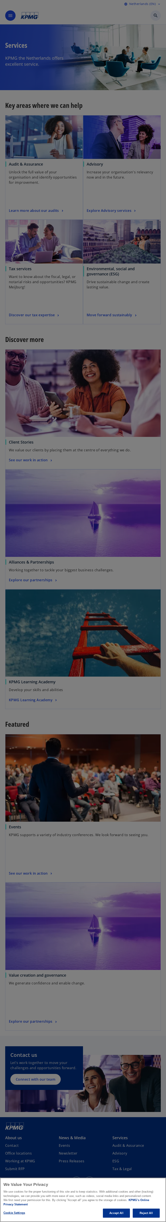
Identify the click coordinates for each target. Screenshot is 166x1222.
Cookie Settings (14, 1212)
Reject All (146, 1213)
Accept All (116, 1213)
